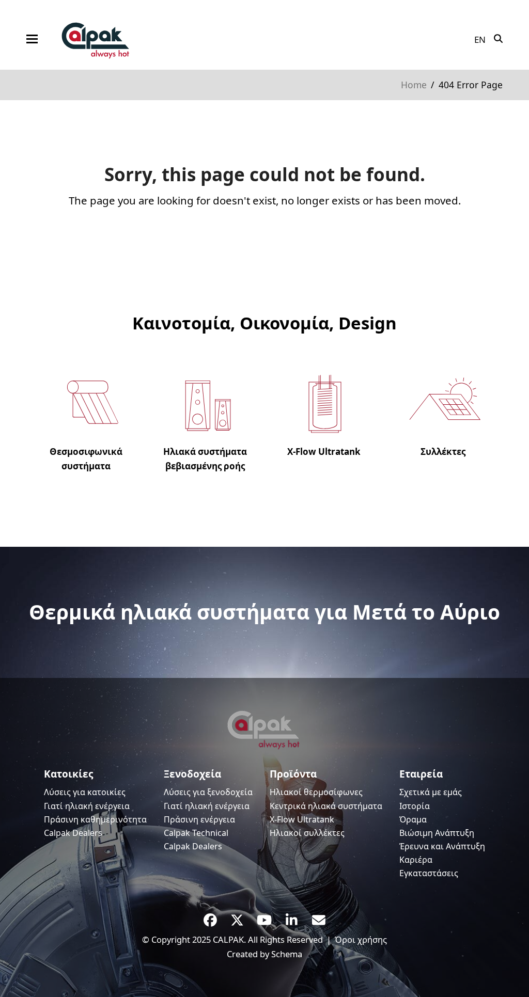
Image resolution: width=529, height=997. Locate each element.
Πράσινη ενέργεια (199, 819)
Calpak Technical (196, 832)
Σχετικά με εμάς (430, 792)
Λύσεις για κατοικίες (85, 792)
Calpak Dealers (73, 832)
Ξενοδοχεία (192, 774)
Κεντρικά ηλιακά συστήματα (326, 806)
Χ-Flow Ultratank (302, 819)
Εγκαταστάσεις (428, 873)
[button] (32, 39)
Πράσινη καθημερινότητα (95, 819)
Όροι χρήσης (361, 939)
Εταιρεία (421, 774)
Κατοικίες (68, 774)
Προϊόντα (293, 774)
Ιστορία (414, 806)
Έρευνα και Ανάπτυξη (442, 846)
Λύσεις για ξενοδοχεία (208, 792)
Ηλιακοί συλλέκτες (307, 832)
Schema (286, 954)
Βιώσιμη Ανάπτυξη (436, 832)
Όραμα (413, 819)
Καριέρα (415, 859)
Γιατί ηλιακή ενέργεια (87, 806)
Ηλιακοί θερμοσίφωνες (316, 792)
